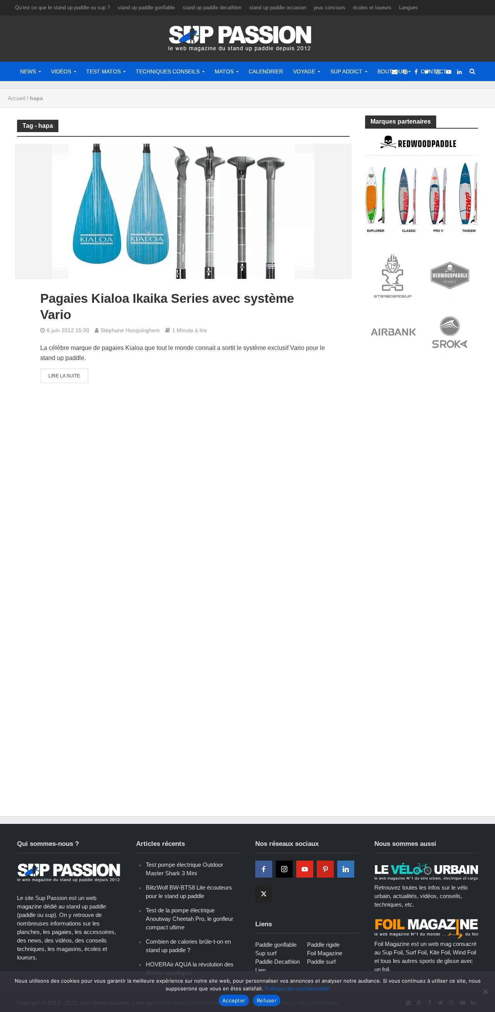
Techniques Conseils (168, 71)
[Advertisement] (423, 424)
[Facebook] (263, 869)
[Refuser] (485, 991)
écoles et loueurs (372, 7)
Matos (224, 71)
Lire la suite (64, 376)
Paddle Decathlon (277, 961)
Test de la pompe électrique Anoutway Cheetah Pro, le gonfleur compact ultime (189, 918)
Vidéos (61, 71)
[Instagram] (284, 869)
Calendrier (266, 71)
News (28, 71)
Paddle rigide (323, 944)
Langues (408, 7)
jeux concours (329, 7)
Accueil (16, 98)
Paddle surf (321, 961)
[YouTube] (304, 869)
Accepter (233, 1000)
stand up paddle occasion (277, 7)
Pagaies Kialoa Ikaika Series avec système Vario (167, 306)
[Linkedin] (345, 869)
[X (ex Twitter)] (263, 893)
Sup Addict (346, 71)
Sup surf (266, 953)
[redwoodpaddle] (421, 183)
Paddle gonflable (276, 944)
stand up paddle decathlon (212, 7)
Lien (260, 970)
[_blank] (394, 71)
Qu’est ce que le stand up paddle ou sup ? (62, 7)
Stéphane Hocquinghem (130, 330)
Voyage (304, 71)
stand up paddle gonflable (146, 7)
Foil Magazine (324, 953)
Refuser (267, 1000)
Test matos (103, 71)
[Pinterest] (325, 869)
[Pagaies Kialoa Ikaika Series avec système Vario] (183, 211)
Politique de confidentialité (297, 988)
